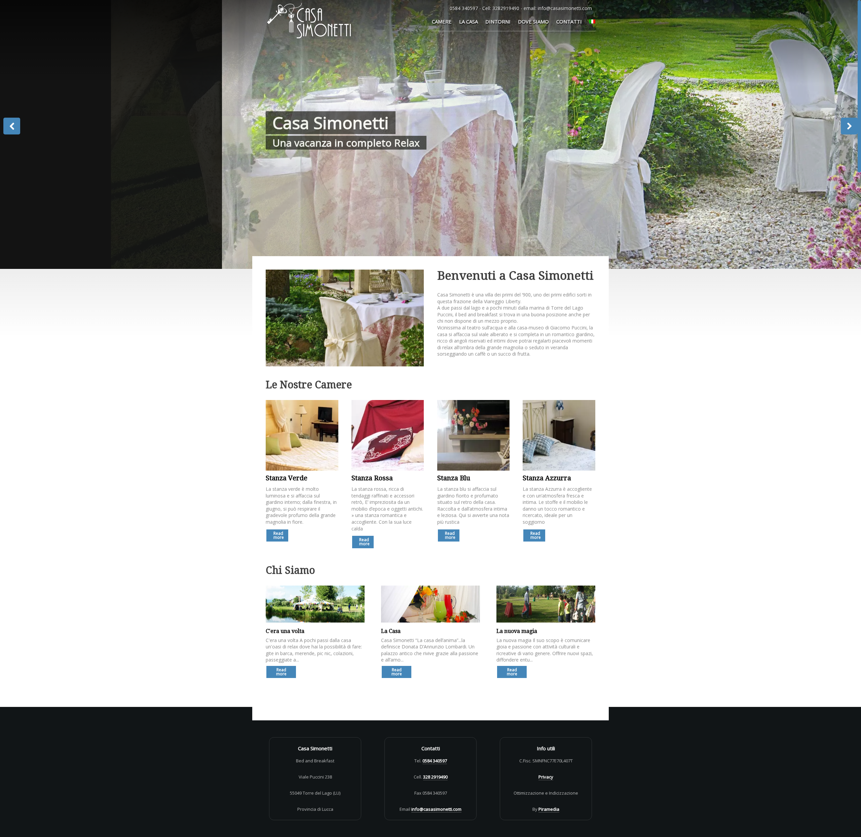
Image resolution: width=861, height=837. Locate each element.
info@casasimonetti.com (565, 8)
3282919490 (505, 8)
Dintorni (498, 21)
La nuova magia (516, 631)
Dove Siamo (533, 21)
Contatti (569, 21)
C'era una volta (285, 631)
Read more (278, 535)
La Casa (468, 21)
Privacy (545, 777)
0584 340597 (464, 8)
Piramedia (548, 809)
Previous (11, 126)
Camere (442, 21)
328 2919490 (435, 777)
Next (849, 126)
